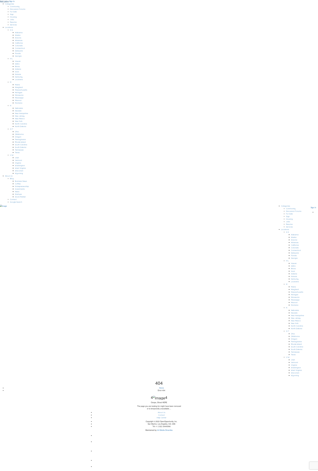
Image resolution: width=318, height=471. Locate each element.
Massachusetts (21, 90)
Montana (18, 103)
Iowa (17, 72)
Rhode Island (20, 142)
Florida (18, 53)
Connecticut (20, 48)
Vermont (18, 160)
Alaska (17, 35)
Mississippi (19, 98)
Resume (13, 22)
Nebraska (19, 108)
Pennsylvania (20, 139)
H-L (11, 58)
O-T (11, 129)
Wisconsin (19, 171)
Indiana (18, 69)
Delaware (19, 51)
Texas (17, 152)
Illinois (17, 66)
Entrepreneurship (22, 186)
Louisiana (19, 79)
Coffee (17, 184)
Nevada (18, 111)
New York (18, 121)
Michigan (18, 92)
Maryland (19, 87)
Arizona (18, 38)
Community (15, 6)
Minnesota (19, 95)
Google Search (16, 202)
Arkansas (18, 40)
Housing (13, 17)
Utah (17, 158)
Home (161, 388)
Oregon (18, 137)
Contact (13, 199)
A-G (11, 30)
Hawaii (17, 61)
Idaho (17, 64)
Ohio (17, 131)
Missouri (18, 100)
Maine (17, 85)
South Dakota (20, 147)
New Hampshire (21, 113)
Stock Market (20, 197)
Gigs (12, 14)
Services (13, 25)
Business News (21, 181)
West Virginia (20, 168)
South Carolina (21, 145)
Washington (20, 165)
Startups (18, 194)
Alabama (18, 32)
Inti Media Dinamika (165, 430)
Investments (20, 189)
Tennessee (19, 150)
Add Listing (4, 1)
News (17, 191)
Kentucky (18, 77)
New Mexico (20, 118)
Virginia (18, 163)
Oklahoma (19, 134)
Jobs (12, 19)
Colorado (19, 45)
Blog (12, 178)
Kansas (18, 74)
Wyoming (19, 173)
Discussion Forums (17, 9)
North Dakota (20, 126)
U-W (12, 155)
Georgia (18, 56)
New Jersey (19, 116)
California (19, 43)
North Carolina (21, 124)
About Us (9, 176)
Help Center (161, 418)
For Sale (13, 12)
